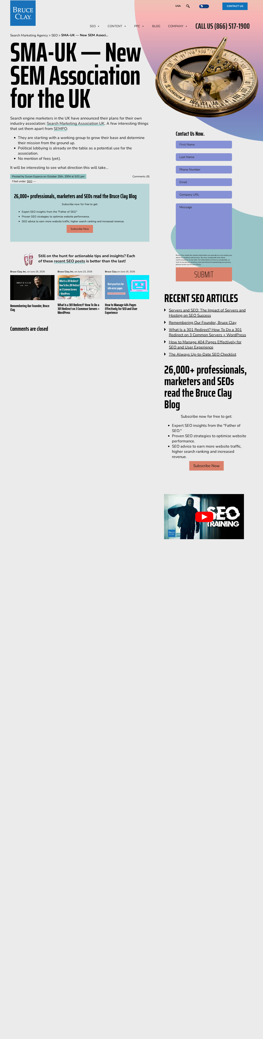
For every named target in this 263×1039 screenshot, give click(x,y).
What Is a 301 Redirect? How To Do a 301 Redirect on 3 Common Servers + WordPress (79, 309)
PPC (137, 26)
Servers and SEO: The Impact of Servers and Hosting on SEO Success (207, 313)
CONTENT (115, 26)
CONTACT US (235, 6)
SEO (93, 26)
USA (178, 6)
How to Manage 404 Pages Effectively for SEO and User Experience (121, 309)
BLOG (156, 26)
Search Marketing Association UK (76, 123)
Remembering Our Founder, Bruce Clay (29, 308)
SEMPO (60, 128)
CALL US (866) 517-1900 (222, 26)
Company (175, 26)
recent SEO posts (69, 261)
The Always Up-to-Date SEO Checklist (202, 354)
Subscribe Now (80, 229)
